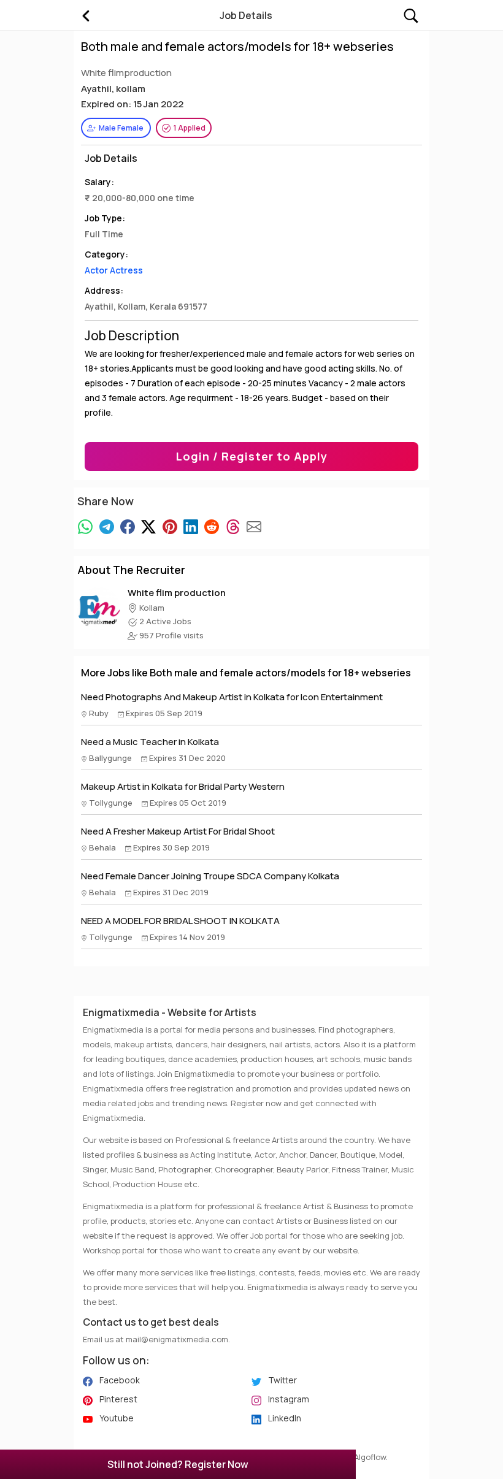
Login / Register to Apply (252, 456)
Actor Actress (114, 270)
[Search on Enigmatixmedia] (411, 14)
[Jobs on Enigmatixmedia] (85, 15)
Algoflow (370, 1456)
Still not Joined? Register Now (177, 1464)
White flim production (177, 592)
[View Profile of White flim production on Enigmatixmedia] (98, 608)
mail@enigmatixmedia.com (177, 1339)
